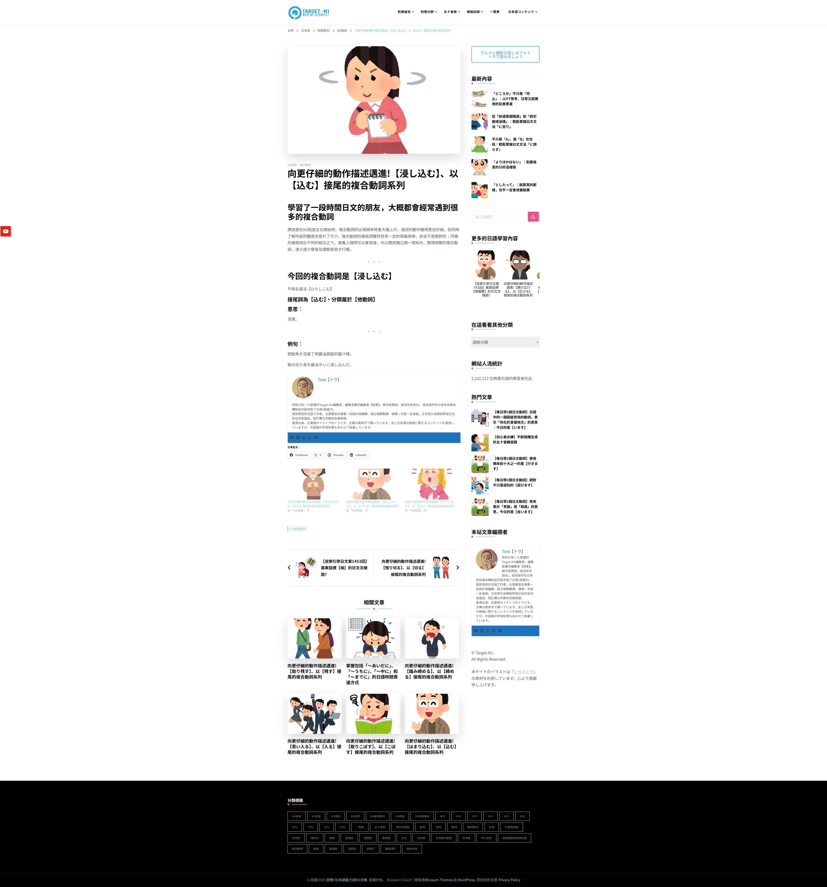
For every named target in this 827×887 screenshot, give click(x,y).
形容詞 (296, 838)
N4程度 (355, 816)
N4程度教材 (377, 816)
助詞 (438, 827)
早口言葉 (486, 838)
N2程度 (292, 165)
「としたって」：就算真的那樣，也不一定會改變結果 (514, 187)
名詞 (491, 827)
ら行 (326, 827)
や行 (310, 827)
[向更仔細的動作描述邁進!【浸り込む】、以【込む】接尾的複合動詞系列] (315, 484)
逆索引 (371, 848)
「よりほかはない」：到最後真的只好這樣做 (514, 164)
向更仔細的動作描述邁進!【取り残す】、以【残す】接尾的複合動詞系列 (314, 671)
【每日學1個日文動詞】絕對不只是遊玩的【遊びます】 (514, 482)
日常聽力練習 (444, 838)
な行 (506, 816)
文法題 (421, 838)
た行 (490, 816)
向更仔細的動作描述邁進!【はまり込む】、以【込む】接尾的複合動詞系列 (432, 746)
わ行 (342, 827)
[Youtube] (292, 438)
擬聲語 (368, 838)
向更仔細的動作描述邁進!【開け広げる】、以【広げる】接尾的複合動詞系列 (486, 289)
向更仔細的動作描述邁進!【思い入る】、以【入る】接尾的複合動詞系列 (314, 746)
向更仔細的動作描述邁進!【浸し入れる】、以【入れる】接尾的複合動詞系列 (372, 504)
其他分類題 (402, 827)
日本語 (466, 838)
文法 (404, 838)
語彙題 (333, 848)
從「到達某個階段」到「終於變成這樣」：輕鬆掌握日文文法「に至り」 (514, 121)
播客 (332, 838)
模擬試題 (473, 11)
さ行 (474, 816)
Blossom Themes (439, 879)
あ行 (442, 816)
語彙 (316, 848)
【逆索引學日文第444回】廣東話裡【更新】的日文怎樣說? (518, 289)
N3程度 (335, 816)
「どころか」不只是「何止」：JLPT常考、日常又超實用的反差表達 (515, 98)
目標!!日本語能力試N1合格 (346, 879)
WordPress (466, 879)
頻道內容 (412, 848)
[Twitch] (310, 438)
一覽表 (495, 11)
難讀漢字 (390, 848)
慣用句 (315, 838)
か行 (458, 816)
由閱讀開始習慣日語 (514, 838)
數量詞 (386, 838)
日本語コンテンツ (521, 11)
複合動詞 (305, 165)
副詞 (422, 827)
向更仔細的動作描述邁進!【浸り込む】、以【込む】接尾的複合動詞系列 (314, 504)
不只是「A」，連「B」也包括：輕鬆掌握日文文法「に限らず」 (514, 144)
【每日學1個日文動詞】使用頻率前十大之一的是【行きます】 (515, 463)
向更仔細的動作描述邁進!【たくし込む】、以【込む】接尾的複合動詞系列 (429, 504)
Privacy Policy (509, 879)
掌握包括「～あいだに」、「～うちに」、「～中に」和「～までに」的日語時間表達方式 (372, 674)
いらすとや (523, 671)
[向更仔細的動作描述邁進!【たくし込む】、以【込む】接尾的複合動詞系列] (432, 484)
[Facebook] (304, 438)
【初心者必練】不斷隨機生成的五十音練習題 (515, 439)
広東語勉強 (511, 827)
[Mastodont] (316, 438)
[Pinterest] (298, 438)
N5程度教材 (422, 816)
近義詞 (352, 848)
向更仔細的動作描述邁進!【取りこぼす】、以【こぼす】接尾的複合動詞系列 (371, 746)
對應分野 (427, 11)
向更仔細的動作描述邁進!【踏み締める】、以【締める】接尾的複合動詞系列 (429, 671)
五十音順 (450, 11)
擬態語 (349, 838)
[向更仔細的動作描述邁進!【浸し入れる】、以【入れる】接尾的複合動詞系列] (373, 484)
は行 (522, 816)
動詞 (454, 827)
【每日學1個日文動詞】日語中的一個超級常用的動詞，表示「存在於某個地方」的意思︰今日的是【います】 (515, 419)
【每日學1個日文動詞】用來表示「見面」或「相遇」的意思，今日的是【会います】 (515, 506)
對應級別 (404, 11)
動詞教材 (473, 827)
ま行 (294, 827)
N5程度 (399, 816)
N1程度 (296, 816)
